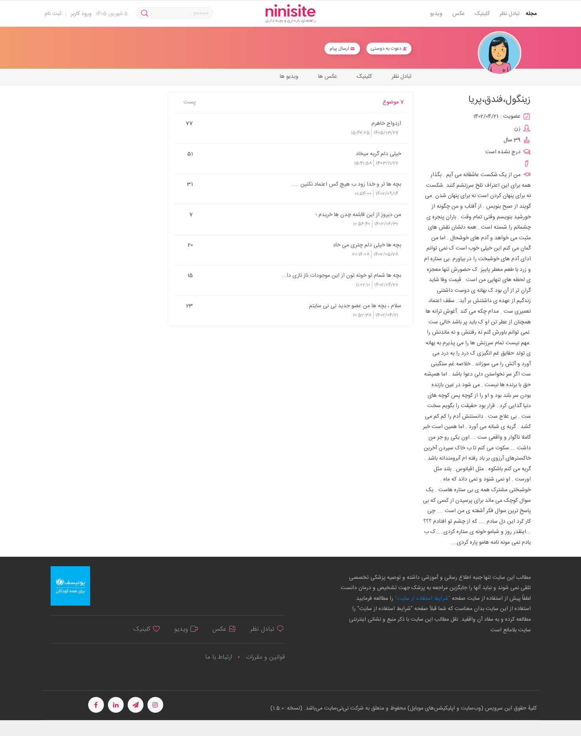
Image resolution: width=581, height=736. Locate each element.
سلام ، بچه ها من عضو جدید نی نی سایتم (355, 305)
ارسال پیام (340, 49)
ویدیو (436, 14)
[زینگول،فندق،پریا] (500, 53)
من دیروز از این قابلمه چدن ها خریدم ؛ (358, 214)
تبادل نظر (510, 14)
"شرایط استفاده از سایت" (421, 598)
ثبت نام (53, 14)
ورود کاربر (81, 14)
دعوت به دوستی (386, 49)
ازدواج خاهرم (386, 123)
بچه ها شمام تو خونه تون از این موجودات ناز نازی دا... (341, 275)
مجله (531, 14)
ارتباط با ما (218, 657)
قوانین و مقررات (265, 657)
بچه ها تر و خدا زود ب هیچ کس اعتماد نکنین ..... (346, 184)
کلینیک (482, 14)
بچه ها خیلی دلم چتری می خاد (367, 244)
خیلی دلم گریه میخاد (378, 153)
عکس (458, 14)
